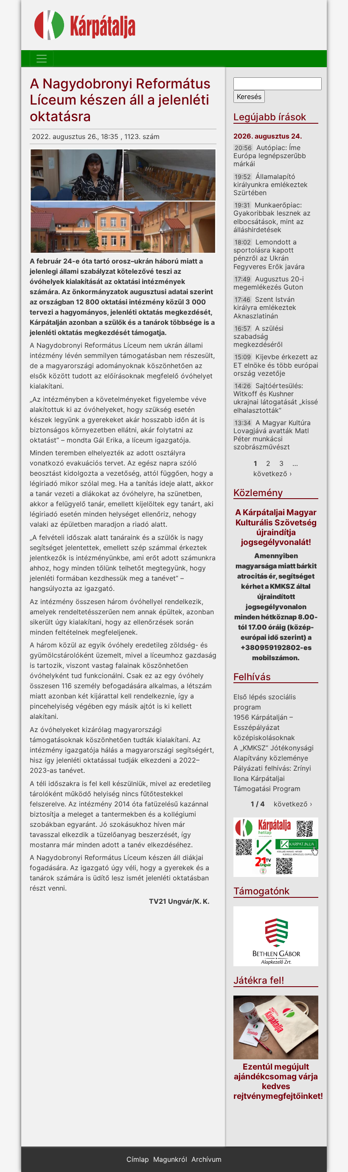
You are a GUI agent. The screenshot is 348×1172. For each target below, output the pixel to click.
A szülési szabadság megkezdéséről (258, 336)
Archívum (206, 1159)
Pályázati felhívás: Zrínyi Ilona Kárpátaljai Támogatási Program (272, 778)
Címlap (137, 1159)
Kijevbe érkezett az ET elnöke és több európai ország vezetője (275, 364)
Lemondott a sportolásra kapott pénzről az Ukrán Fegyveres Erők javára (269, 254)
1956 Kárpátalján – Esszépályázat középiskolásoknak (264, 727)
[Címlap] (85, 25)
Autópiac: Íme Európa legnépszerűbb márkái (269, 155)
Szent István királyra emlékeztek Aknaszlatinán (264, 307)
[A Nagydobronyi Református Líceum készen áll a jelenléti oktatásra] (123, 201)
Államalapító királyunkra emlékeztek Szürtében (270, 184)
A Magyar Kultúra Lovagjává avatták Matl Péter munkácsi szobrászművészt (272, 434)
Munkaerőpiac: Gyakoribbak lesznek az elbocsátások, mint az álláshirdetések (272, 217)
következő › (272, 473)
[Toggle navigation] (41, 58)
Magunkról (170, 1159)
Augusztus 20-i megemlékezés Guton (268, 283)
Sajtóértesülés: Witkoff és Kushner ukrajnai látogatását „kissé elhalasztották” (275, 397)
